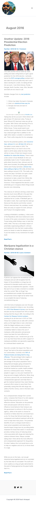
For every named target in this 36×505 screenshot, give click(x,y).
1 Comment (22, 49)
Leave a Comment (25, 252)
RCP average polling (17, 78)
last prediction (25, 94)
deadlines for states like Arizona (14, 155)
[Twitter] (18, 487)
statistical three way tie (22, 103)
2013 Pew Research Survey (16, 309)
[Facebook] (15, 487)
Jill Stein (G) (22, 144)
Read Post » (8, 239)
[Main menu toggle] (32, 8)
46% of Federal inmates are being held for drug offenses (17, 355)
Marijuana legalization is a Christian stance (19, 247)
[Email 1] (21, 487)
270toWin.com (28, 114)
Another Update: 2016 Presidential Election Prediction (16, 42)
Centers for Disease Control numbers (16, 316)
